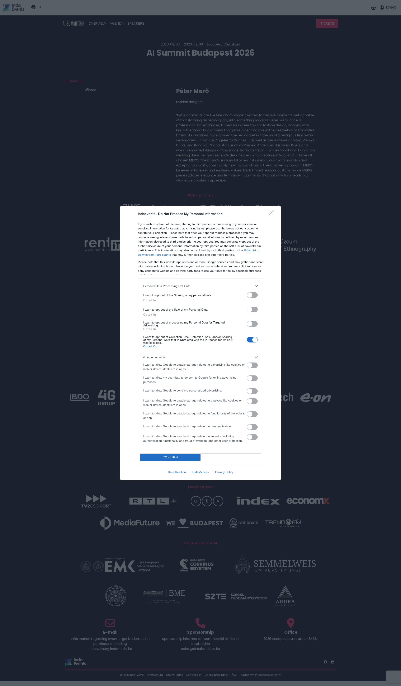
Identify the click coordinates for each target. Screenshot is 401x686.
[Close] (273, 214)
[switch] (252, 295)
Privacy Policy (224, 472)
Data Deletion (177, 472)
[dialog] (200, 343)
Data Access (200, 472)
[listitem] (200, 286)
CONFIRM (170, 457)
